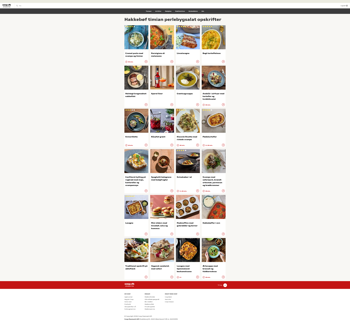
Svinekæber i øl (184, 177)
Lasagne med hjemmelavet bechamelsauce (184, 269)
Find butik (127, 304)
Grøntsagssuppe (185, 94)
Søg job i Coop (128, 299)
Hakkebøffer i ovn (211, 223)
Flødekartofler (210, 137)
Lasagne (129, 223)
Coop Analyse (169, 302)
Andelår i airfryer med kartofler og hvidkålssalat (213, 96)
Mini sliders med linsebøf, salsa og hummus (159, 225)
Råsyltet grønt (158, 137)
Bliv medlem (149, 302)
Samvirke (168, 299)
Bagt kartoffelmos (212, 53)
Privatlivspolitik (150, 306)
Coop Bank (168, 297)
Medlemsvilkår (149, 304)
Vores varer (128, 302)
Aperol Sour (157, 94)
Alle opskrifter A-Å (130, 306)
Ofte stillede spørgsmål (152, 299)
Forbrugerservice (129, 309)
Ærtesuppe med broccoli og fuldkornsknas (210, 269)
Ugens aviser (128, 297)
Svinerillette (131, 137)
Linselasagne (183, 53)
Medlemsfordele (150, 297)
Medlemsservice (150, 309)
